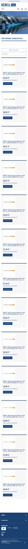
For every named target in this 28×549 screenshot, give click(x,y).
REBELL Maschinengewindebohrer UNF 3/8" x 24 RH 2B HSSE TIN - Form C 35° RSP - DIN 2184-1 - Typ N (14, 347)
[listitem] (26, 515)
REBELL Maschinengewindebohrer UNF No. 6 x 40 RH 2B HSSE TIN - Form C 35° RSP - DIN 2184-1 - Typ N (14, 142)
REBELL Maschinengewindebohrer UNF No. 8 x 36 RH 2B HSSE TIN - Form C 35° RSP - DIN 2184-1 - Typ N (14, 176)
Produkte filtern (14, 50)
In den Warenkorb (7, 83)
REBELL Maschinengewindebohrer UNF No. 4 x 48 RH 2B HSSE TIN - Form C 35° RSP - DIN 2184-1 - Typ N (14, 73)
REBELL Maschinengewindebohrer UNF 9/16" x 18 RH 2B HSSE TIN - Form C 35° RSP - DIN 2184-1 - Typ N (14, 450)
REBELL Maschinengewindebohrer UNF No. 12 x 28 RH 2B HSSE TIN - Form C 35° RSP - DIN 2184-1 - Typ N (14, 244)
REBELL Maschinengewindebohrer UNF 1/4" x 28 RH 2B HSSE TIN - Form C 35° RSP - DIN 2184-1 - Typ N (14, 279)
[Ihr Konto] (22, 8)
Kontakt (3, 515)
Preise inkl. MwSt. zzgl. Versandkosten (10, 80)
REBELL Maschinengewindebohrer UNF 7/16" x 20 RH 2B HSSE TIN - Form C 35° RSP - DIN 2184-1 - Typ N (14, 382)
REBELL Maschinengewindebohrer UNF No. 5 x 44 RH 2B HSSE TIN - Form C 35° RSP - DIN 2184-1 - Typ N (14, 107)
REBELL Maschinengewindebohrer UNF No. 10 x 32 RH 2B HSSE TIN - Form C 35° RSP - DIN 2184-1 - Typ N (14, 210)
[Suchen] (18, 8)
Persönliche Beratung (15, 2)
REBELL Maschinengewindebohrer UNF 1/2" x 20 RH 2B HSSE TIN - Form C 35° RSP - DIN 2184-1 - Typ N (14, 416)
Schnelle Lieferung (14, 1)
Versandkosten (4, 541)
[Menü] (2, 8)
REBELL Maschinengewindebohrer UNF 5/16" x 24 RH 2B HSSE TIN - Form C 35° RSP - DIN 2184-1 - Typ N (14, 313)
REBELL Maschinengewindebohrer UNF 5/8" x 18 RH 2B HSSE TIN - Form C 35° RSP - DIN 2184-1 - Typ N (14, 484)
